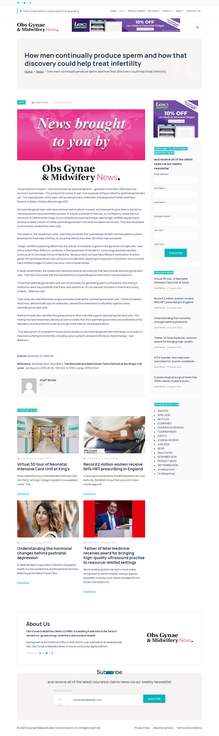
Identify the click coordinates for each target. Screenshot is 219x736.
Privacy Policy (142, 728)
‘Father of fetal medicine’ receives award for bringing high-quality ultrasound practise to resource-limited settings (175, 343)
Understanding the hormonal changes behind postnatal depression (172, 321)
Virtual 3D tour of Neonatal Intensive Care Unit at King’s (171, 280)
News (40, 71)
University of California (40, 356)
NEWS (122, 11)
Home (29, 71)
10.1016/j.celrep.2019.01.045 (82, 368)
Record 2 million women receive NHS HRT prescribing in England (174, 300)
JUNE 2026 (164, 444)
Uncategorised (166, 469)
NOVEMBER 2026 (167, 457)
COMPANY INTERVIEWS (171, 427)
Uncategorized (166, 473)
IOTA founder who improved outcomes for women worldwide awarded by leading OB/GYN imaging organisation (74, 11)
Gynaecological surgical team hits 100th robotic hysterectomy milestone (175, 380)
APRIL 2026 (164, 415)
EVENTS (167, 11)
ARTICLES (153, 11)
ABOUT (179, 11)
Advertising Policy (163, 728)
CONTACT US (193, 11)
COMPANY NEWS (167, 431)
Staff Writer (42, 102)
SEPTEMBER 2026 (168, 465)
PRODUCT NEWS (136, 11)
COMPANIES (164, 423)
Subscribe (175, 253)
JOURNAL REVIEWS (168, 440)
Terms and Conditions (189, 728)
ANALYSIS (163, 411)
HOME (113, 11)
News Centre (165, 452)
